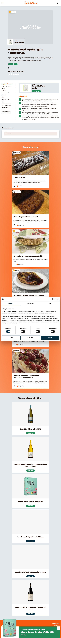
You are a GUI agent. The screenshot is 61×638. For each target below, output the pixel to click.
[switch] (23, 331)
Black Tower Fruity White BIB (30, 502)
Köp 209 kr (30, 505)
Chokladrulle (19, 177)
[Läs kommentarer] (9, 68)
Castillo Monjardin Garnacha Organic (30, 572)
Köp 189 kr (30, 613)
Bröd (16, 64)
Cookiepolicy (56, 625)
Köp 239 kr (36, 91)
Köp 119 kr (30, 470)
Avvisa (11, 337)
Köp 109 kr (30, 433)
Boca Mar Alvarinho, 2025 (30, 429)
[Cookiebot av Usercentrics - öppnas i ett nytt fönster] (52, 299)
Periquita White (19, 42)
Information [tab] (30, 303)
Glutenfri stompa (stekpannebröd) (28, 256)
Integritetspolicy (55, 623)
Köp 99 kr (30, 576)
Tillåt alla (50, 337)
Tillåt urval (30, 337)
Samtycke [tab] (10, 303)
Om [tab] (50, 303)
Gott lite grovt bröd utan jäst (25, 217)
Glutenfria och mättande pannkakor (28, 295)
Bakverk (10, 64)
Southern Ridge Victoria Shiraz (30, 537)
